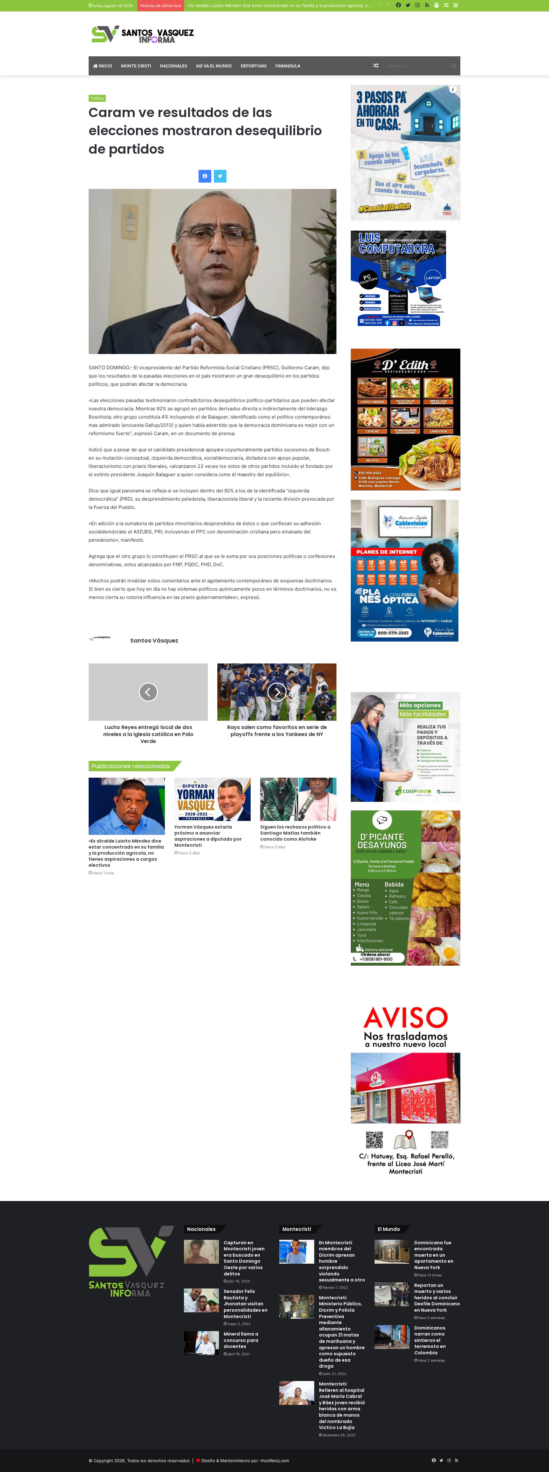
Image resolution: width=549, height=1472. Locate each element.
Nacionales (173, 65)
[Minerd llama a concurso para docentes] (201, 1343)
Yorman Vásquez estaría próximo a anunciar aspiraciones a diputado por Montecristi (208, 836)
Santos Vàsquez (154, 640)
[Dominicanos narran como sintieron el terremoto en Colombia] (392, 1337)
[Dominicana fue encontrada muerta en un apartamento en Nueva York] (392, 1252)
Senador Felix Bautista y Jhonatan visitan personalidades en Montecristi (246, 1303)
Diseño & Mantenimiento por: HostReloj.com (245, 1460)
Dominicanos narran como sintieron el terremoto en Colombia (430, 1340)
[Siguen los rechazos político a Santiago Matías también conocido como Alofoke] (298, 799)
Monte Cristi (136, 65)
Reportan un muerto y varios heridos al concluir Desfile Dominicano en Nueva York (437, 1297)
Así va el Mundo (214, 65)
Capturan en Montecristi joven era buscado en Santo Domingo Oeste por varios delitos (244, 1258)
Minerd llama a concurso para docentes (241, 1340)
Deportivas (254, 65)
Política (97, 98)
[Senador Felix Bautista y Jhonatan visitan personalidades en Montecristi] (201, 1300)
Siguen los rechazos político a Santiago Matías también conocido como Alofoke (295, 833)
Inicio (105, 65)
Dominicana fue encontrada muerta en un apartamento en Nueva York (433, 1255)
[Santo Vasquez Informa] (147, 34)
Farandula (287, 65)
